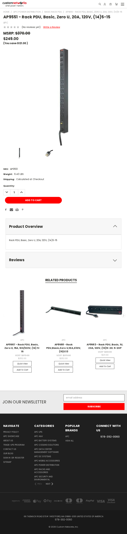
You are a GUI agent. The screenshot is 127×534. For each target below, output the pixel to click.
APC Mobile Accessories (47, 460)
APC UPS (38, 432)
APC (67, 436)
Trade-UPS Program (13, 444)
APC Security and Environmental (43, 478)
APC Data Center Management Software (46, 450)
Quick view (22, 363)
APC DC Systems (42, 456)
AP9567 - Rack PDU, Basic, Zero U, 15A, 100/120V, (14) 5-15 (22, 348)
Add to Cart (22, 369)
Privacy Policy (11, 432)
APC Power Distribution (46, 465)
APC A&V (38, 436)
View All (69, 440)
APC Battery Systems (45, 440)
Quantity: (9, 185)
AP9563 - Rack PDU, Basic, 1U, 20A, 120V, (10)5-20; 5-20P (105, 346)
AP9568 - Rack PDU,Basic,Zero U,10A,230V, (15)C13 (63, 348)
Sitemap (7, 462)
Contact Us (9, 449)
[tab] (63, 227)
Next (123, 315)
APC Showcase (11, 436)
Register (19, 457)
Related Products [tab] (61, 280)
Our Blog (8, 453)
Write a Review (51, 27)
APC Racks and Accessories (42, 471)
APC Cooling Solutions (46, 444)
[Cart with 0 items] (116, 4)
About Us (8, 440)
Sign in (7, 457)
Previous (4, 315)
